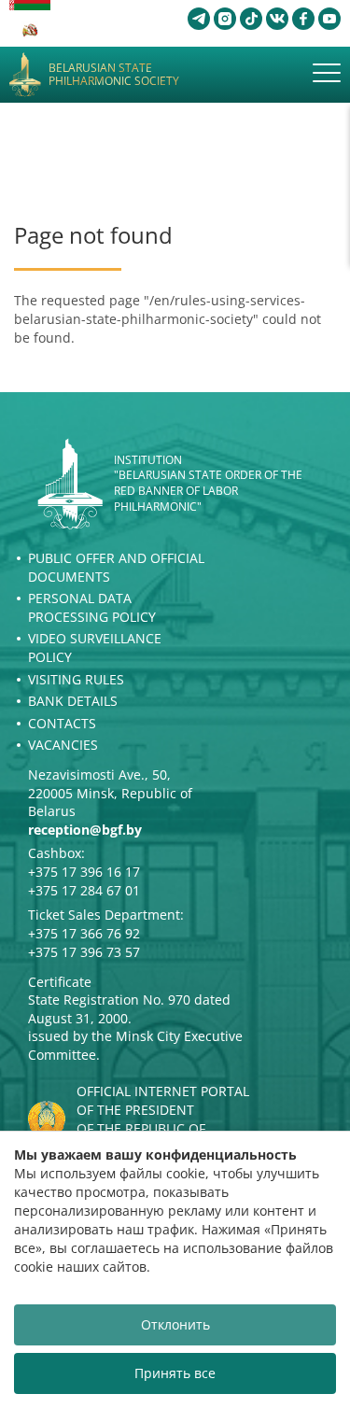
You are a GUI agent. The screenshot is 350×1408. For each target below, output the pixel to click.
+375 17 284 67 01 (84, 890)
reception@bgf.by (85, 829)
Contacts (62, 723)
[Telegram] (199, 18)
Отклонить (175, 1324)
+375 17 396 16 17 (84, 871)
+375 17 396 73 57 (84, 952)
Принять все (175, 1373)
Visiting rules (76, 679)
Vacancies (63, 744)
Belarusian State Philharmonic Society (114, 75)
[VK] (277, 18)
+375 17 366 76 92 (84, 933)
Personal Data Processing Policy (92, 607)
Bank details (73, 701)
